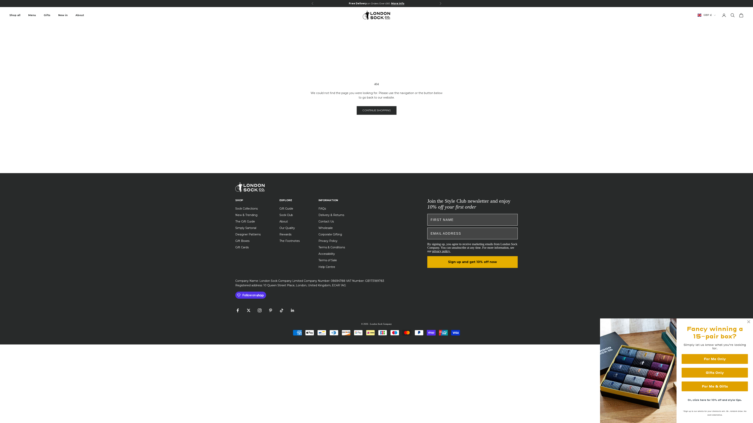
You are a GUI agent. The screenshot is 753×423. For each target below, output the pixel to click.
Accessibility (326, 254)
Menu (32, 15)
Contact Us (326, 221)
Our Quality (287, 228)
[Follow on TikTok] (281, 310)
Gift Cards (242, 247)
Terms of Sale (327, 260)
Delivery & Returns (331, 215)
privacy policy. (441, 251)
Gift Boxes (242, 241)
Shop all (14, 15)
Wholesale (325, 228)
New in (63, 15)
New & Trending (246, 215)
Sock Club (286, 215)
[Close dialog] (748, 321)
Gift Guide (286, 208)
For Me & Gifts (715, 386)
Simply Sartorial (245, 228)
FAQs (322, 208)
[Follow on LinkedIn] (292, 310)
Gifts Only (715, 373)
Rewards (285, 234)
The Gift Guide (245, 221)
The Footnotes (289, 241)
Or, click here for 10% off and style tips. (715, 400)
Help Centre (326, 267)
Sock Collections (246, 208)
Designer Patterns (248, 234)
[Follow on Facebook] (237, 310)
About (79, 15)
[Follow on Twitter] (248, 310)
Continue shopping (376, 110)
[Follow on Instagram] (259, 310)
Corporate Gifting (330, 234)
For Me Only (715, 359)
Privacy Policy (327, 241)
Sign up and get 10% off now (472, 262)
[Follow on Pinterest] (270, 310)
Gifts (47, 15)
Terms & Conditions (331, 247)
